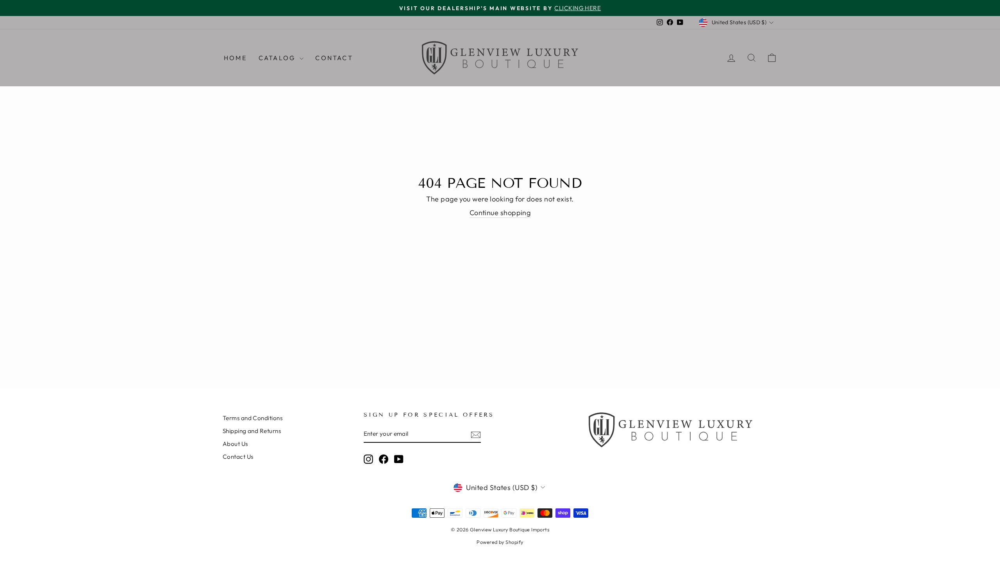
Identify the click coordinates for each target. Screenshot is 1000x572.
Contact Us (238, 456)
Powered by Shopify (500, 542)
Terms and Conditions (252, 418)
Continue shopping (500, 212)
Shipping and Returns (252, 431)
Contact (334, 58)
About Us (235, 443)
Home (235, 58)
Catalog (278, 58)
